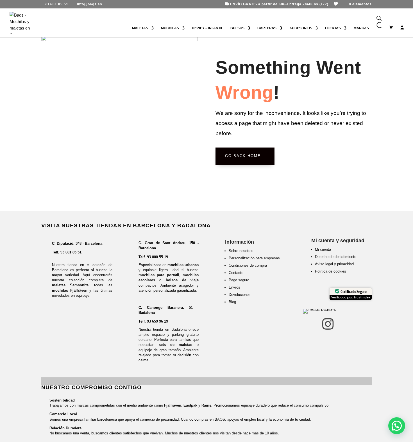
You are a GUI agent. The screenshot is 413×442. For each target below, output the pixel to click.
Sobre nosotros (241, 251)
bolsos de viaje (182, 280)
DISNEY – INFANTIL (207, 28)
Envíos (234, 287)
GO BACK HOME (243, 156)
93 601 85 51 (70, 252)
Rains (206, 405)
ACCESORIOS (300, 28)
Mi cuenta (323, 249)
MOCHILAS (170, 28)
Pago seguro (239, 280)
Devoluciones (240, 295)
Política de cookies (330, 271)
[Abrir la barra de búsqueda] (379, 18)
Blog (232, 302)
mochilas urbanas (183, 265)
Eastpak (190, 405)
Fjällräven (172, 405)
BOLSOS (237, 28)
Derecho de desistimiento (335, 257)
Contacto (236, 273)
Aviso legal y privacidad (334, 264)
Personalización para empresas (254, 258)
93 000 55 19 (157, 257)
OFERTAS (333, 28)
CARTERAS (266, 28)
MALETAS (140, 28)
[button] (396, 425)
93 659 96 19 (157, 321)
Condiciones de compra (248, 265)
